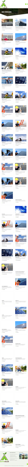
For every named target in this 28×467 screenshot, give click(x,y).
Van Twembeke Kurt (5, 286)
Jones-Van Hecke (4, 127)
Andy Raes (3, 372)
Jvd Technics (3, 185)
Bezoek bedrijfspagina (18, 231)
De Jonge (3, 156)
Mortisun (17, 185)
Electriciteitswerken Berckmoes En (7, 84)
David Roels (17, 55)
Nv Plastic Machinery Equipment (20, 271)
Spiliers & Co (17, 228)
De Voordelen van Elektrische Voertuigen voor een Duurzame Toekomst (14, 455)
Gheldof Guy (3, 142)
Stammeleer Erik (4, 242)
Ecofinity (17, 242)
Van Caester (17, 156)
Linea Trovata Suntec (18, 113)
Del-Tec (17, 329)
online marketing (21, 465)
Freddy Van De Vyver (5, 415)
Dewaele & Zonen (18, 343)
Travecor (3, 386)
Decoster (3, 55)
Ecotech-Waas (17, 41)
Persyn (3, 228)
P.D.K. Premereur (4, 329)
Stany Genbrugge (18, 444)
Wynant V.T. (17, 300)
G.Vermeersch (4, 199)
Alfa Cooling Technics (18, 142)
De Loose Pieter (4, 41)
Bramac (3, 343)
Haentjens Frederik (18, 127)
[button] (25, 4)
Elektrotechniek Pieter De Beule (20, 415)
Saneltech (17, 386)
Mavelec (3, 300)
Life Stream (3, 271)
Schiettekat (17, 286)
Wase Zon (17, 84)
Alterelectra (3, 444)
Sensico (3, 113)
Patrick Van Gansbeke (19, 199)
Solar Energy (17, 44)
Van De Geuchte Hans (18, 372)
